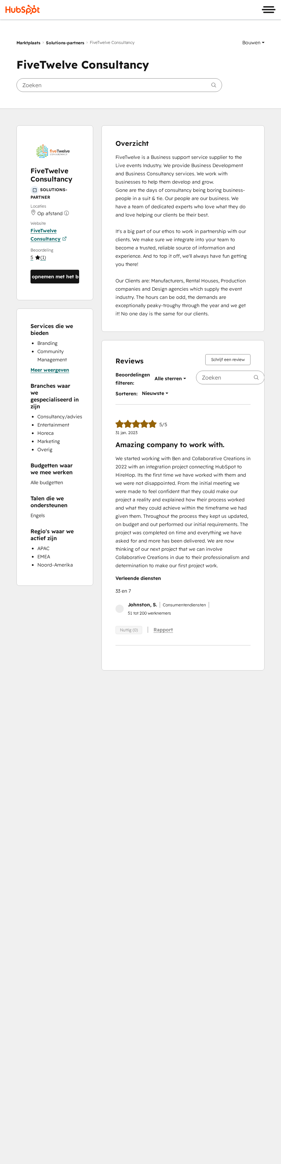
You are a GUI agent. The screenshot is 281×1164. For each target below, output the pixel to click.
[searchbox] (119, 85)
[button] (253, 42)
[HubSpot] (22, 9)
